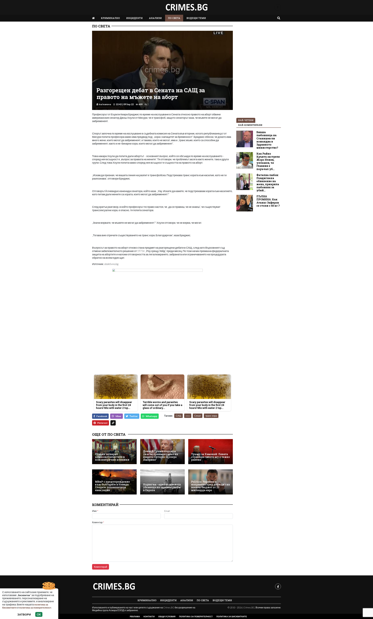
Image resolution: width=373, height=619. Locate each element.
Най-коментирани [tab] (250, 125)
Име (95, 511)
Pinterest (102, 422)
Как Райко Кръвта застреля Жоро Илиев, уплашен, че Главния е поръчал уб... (268, 161)
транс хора (211, 415)
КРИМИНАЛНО (110, 18)
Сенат (197, 415)
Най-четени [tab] (246, 120)
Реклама (135, 616)
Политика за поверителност (196, 616)
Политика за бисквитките (231, 616)
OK (39, 614)
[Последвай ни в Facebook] (277, 7)
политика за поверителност (35, 607)
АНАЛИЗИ (155, 18)
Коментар (98, 522)
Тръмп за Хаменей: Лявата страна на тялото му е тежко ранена (210, 457)
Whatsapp (151, 416)
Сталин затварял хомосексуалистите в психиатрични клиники (112, 457)
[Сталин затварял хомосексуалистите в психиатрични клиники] (114, 451)
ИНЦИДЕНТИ (134, 18)
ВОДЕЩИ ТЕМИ (196, 18)
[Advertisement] (126, 351)
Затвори (24, 614)
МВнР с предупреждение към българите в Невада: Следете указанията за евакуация (112, 486)
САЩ (178, 415)
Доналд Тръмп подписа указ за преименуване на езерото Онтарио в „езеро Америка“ (160, 455)
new (188, 415)
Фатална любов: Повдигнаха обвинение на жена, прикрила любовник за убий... (267, 182)
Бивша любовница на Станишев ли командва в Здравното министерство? (267, 140)
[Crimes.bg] (114, 586)
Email (167, 511)
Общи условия (166, 616)
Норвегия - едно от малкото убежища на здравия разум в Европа (162, 487)
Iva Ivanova (105, 104)
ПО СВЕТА (174, 18)
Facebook (101, 416)
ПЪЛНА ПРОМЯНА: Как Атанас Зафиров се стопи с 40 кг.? (268, 201)
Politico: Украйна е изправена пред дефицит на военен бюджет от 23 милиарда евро (210, 486)
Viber (118, 416)
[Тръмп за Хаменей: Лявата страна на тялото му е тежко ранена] (210, 451)
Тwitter (134, 416)
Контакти (149, 616)
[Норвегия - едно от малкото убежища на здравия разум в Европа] (162, 481)
